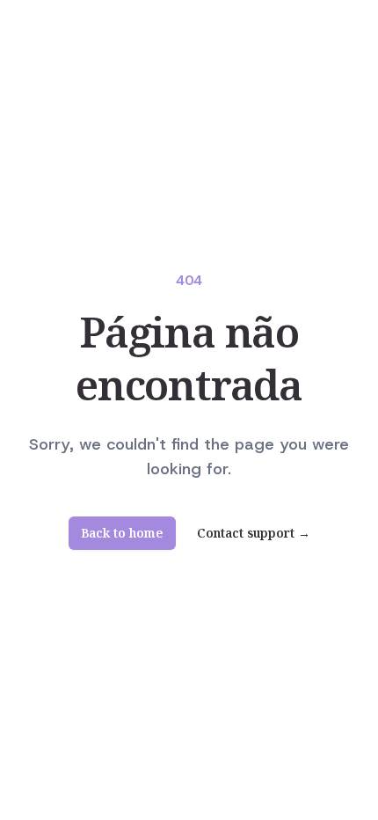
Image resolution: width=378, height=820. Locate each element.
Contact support (253, 533)
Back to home (122, 532)
